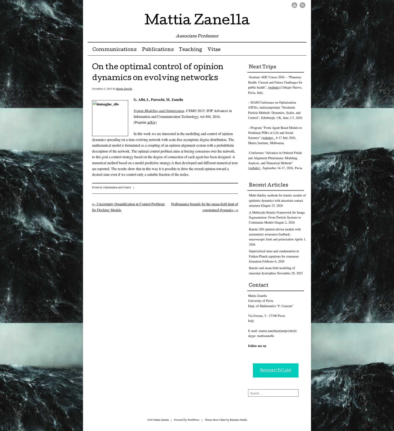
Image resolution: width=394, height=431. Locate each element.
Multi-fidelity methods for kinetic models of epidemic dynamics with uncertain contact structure (277, 200)
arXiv (151, 122)
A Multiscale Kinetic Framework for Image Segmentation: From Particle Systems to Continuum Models (277, 217)
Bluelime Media (238, 419)
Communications (114, 50)
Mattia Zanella (197, 21)
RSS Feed (302, 5)
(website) (274, 87)
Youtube (294, 5)
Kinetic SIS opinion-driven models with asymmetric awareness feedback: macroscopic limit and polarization (275, 234)
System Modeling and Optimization (159, 110)
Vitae (214, 50)
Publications (158, 50)
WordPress (194, 419)
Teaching (190, 50)
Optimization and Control (117, 187)
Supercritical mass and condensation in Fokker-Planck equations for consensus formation (274, 256)
